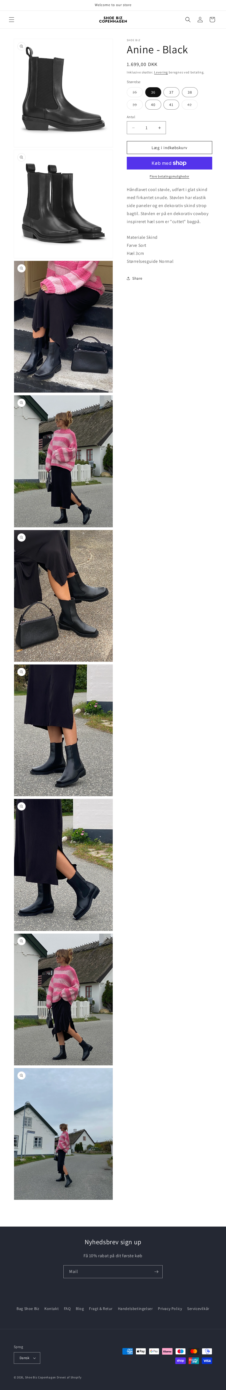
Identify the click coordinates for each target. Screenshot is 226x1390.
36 (153, 92)
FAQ (67, 1308)
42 (192, 106)
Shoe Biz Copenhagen (40, 1377)
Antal (131, 117)
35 (138, 93)
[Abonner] (156, 1271)
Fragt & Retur (101, 1308)
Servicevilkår (198, 1308)
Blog (80, 1308)
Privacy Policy (170, 1308)
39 (138, 106)
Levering (161, 72)
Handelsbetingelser (135, 1308)
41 (171, 104)
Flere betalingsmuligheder (169, 176)
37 (171, 92)
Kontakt (51, 1308)
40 (153, 104)
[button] (12, 20)
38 (190, 92)
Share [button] (137, 278)
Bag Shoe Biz (28, 1308)
